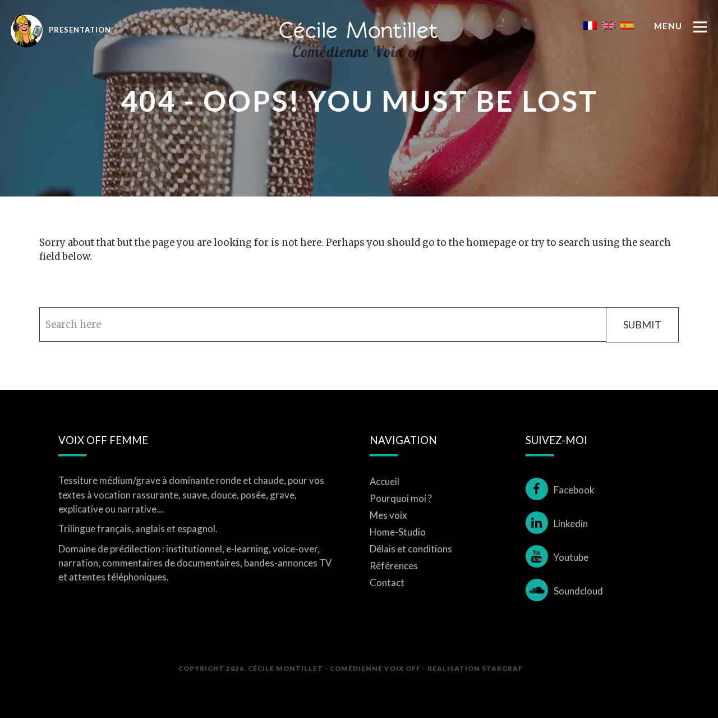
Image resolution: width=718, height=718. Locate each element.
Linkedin (571, 523)
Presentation (79, 29)
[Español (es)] (627, 24)
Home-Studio (398, 532)
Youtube (571, 557)
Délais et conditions (411, 549)
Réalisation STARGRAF (475, 668)
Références (394, 565)
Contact (387, 582)
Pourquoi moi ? (401, 498)
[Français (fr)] (590, 24)
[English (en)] (608, 24)
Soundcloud (578, 591)
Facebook (574, 490)
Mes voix (388, 515)
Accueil (384, 481)
